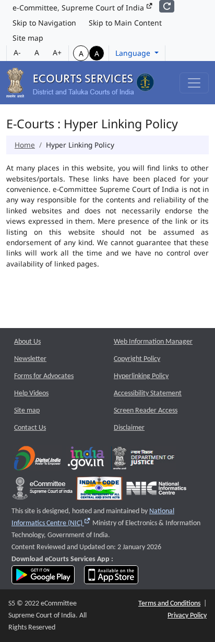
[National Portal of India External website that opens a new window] (87, 460)
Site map (28, 38)
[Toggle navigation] (194, 82)
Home (25, 145)
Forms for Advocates (44, 376)
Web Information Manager (153, 341)
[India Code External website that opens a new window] (99, 491)
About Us (27, 341)
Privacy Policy (187, 615)
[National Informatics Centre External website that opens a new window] (156, 491)
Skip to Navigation (44, 23)
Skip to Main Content (125, 23)
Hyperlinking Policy (141, 376)
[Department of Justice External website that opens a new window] (143, 460)
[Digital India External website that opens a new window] (37, 460)
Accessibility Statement (148, 393)
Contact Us (30, 428)
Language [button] (133, 53)
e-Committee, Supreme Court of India (79, 8)
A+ (57, 52)
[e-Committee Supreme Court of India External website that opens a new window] (42, 491)
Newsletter (30, 359)
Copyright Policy (137, 359)
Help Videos (31, 393)
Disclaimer (129, 428)
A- (17, 52)
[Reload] (166, 6)
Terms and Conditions (169, 603)
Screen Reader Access (145, 410)
